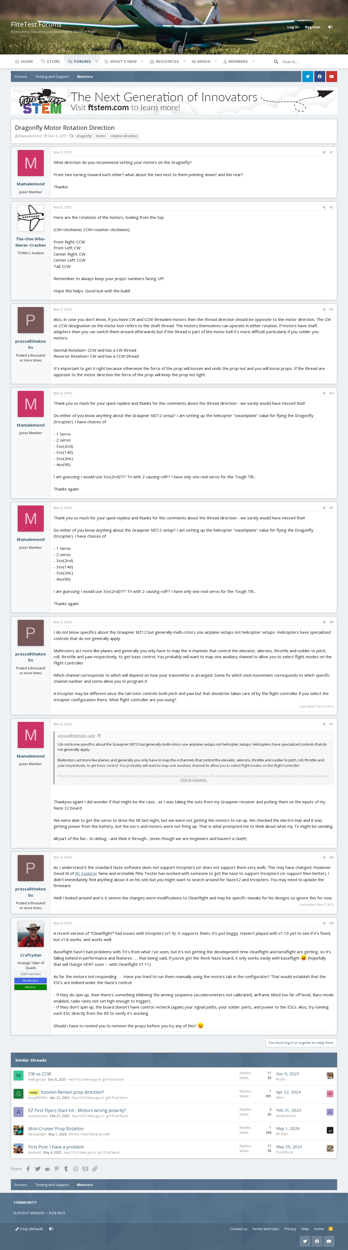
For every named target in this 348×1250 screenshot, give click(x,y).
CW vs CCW (39, 1074)
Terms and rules (265, 1228)
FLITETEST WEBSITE (29, 1213)
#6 (332, 622)
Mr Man (282, 1134)
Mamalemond (30, 135)
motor (101, 136)
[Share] (324, 152)
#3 (332, 309)
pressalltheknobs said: (76, 735)
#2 (332, 207)
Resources (167, 61)
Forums (82, 61)
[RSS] (330, 1229)
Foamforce (284, 1152)
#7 (332, 724)
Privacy (290, 1228)
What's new (123, 61)
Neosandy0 (37, 1134)
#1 (332, 152)
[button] (96, 61)
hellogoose (37, 1079)
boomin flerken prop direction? (72, 1092)
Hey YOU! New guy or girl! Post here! (96, 1079)
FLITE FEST (57, 1213)
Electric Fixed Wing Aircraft (89, 1134)
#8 (332, 857)
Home (27, 61)
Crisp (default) (31, 1228)
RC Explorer (86, 873)
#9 (332, 923)
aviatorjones (38, 1116)
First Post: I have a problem (56, 1147)
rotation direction (124, 136)
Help (305, 1228)
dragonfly (83, 136)
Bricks (280, 1079)
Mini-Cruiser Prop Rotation (56, 1129)
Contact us (238, 1228)
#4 (332, 393)
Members (238, 61)
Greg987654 (37, 1097)
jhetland (34, 1152)
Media (203, 61)
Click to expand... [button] (194, 779)
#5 (332, 507)
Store (53, 61)
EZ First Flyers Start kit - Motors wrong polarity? (77, 1110)
